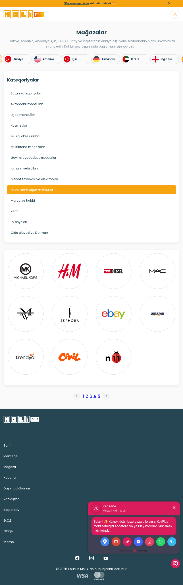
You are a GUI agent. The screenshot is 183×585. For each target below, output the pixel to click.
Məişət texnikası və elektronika (34, 179)
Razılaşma (11, 499)
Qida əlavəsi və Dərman (29, 232)
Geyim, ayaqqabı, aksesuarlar (33, 157)
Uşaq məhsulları (23, 115)
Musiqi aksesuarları (25, 136)
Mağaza (10, 467)
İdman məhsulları (24, 168)
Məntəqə (11, 456)
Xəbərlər (10, 477)
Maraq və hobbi (23, 200)
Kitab (15, 211)
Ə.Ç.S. (8, 520)
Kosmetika (19, 125)
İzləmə (9, 542)
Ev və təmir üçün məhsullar (32, 190)
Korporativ (11, 510)
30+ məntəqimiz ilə (76, 3)
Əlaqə (8, 531)
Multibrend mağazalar (28, 147)
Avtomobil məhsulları (27, 104)
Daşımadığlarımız (17, 488)
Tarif (7, 445)
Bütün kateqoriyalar (26, 93)
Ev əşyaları (19, 222)
